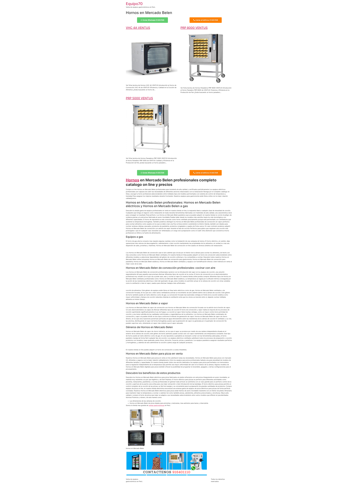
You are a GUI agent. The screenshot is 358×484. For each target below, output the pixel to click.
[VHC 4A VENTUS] (152, 81)
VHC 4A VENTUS (138, 28)
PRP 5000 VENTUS (139, 98)
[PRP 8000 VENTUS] (206, 84)
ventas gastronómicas (156, 405)
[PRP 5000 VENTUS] (152, 154)
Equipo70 (134, 3)
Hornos (132, 180)
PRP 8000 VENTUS (194, 28)
